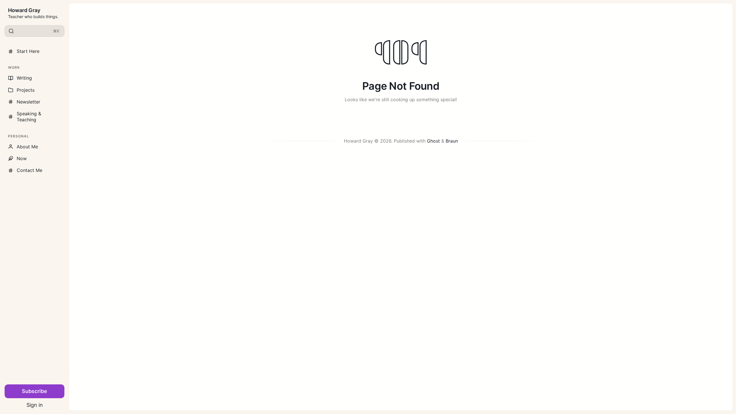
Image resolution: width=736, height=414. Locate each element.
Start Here (28, 51)
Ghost (433, 141)
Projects (25, 90)
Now (22, 158)
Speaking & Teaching (29, 116)
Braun (452, 141)
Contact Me (29, 170)
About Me (27, 147)
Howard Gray (24, 10)
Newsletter (28, 102)
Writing (24, 78)
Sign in (34, 405)
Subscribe (34, 391)
